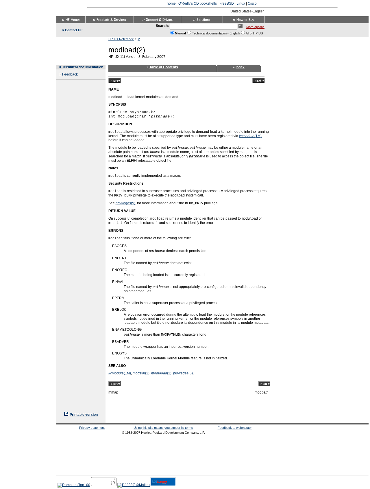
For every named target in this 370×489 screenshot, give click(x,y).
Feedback (70, 74)
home (171, 3)
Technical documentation (82, 67)
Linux (240, 3)
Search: (162, 26)
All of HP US (254, 33)
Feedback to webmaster (235, 427)
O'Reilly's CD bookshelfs (197, 3)
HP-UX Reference (121, 39)
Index (240, 67)
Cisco (252, 3)
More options (255, 27)
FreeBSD (226, 3)
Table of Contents (163, 67)
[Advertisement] (26, 243)
